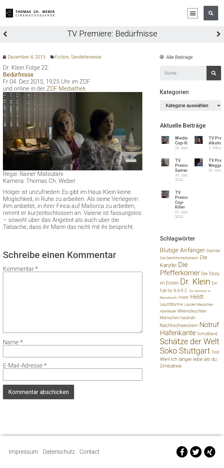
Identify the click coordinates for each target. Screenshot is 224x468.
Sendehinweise (86, 57)
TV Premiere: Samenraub (186, 165)
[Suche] (211, 13)
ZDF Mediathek (66, 88)
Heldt (197, 297)
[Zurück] (57, 35)
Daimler (213, 250)
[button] (193, 13)
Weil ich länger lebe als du (188, 359)
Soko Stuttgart (185, 351)
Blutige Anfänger (182, 250)
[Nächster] (166, 35)
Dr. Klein (195, 282)
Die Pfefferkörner (180, 268)
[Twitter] (195, 451)
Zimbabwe (171, 366)
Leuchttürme (171, 304)
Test (215, 352)
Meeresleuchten (192, 311)
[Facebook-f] (182, 451)
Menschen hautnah (177, 317)
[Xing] (209, 451)
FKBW (183, 297)
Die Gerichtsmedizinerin (179, 258)
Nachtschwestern (179, 325)
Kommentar (20, 269)
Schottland (207, 333)
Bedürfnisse (18, 74)
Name (13, 342)
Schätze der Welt (189, 341)
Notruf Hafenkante (189, 328)
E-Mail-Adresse (25, 365)
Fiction (62, 57)
